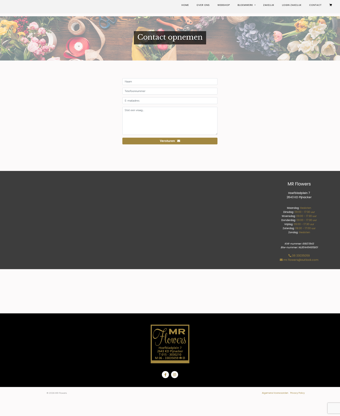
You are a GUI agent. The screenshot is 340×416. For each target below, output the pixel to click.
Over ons (203, 5)
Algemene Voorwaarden (275, 392)
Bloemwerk (246, 5)
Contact (315, 5)
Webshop (223, 5)
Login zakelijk (292, 5)
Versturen (168, 141)
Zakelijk (268, 5)
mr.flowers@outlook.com (300, 260)
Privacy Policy (297, 392)
